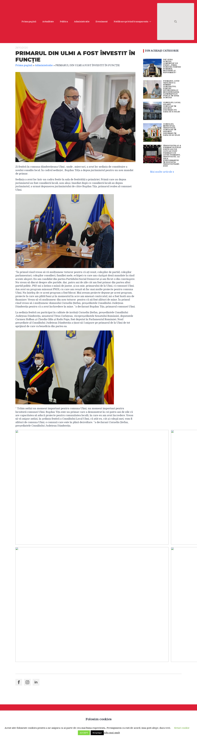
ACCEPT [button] (84, 733)
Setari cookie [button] (181, 728)
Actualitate (48, 21)
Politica (64, 21)
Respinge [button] (97, 733)
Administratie (81, 21)
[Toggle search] (175, 21)
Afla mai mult (112, 732)
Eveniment (102, 21)
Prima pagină (29, 21)
